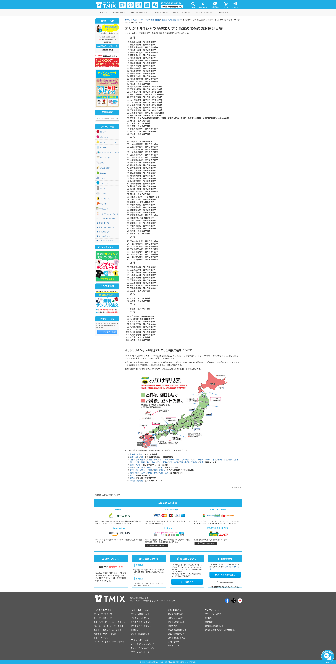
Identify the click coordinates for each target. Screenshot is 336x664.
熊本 (132, 475)
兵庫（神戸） (135, 464)
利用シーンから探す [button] (139, 12)
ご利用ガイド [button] (222, 12)
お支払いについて (175, 618)
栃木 (161, 459)
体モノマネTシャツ (106, 240)
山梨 (225, 459)
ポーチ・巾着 (105, 157)
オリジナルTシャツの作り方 (142, 644)
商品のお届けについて (177, 629)
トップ (102, 12)
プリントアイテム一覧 (107, 218)
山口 (161, 467)
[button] (193, 5)
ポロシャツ (104, 137)
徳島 (150, 470)
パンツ (102, 188)
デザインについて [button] (180, 12)
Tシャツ (103, 132)
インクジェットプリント (141, 618)
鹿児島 (132, 478)
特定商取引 (209, 622)
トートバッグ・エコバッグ (109, 152)
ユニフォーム (105, 198)
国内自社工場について (214, 626)
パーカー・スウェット (108, 142)
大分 (150, 472)
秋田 (137, 457)
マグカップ (104, 209)
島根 (137, 467)
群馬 (167, 459)
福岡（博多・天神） (138, 472)
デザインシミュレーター (141, 652)
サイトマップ (173, 645)
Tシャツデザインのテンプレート (144, 648)
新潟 (156, 459)
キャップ (103, 204)
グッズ (96, 637)
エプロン (103, 173)
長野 (143, 462)
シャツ (102, 178)
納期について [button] (160, 12)
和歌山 (162, 470)
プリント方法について (140, 633)
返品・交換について (176, 633)
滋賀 (170, 462)
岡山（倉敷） (146, 467)
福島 (150, 459)
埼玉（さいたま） (183, 459)
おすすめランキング (106, 227)
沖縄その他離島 (136, 480)
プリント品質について (140, 614)
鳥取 (132, 467)
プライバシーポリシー (214, 614)
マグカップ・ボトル (102, 641)
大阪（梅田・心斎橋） (189, 462)
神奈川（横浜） (204, 459)
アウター (103, 193)
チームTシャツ (104, 236)
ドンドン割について (176, 622)
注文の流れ (172, 626)
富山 (148, 462)
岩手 (143, 457)
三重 (137, 462)
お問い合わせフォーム (108, 46)
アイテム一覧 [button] (118, 12)
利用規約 (208, 618)
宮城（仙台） (140, 459)
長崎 (167, 472)
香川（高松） (140, 470)
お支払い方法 (170, 502)
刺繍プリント (136, 629)
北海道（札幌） (136, 454)
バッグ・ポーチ (109, 626)
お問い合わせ (173, 641)
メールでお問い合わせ (226, 575)
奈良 (201, 462)
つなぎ (113, 633)
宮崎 (156, 472)
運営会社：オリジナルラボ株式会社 (220, 629)
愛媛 (132, 470)
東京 (194, 459)
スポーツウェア (105, 183)
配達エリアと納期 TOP (171, 19)
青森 (132, 457)
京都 (176, 462)
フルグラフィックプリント (142, 626)
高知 (156, 470)
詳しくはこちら (187, 582)
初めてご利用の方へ (176, 614)
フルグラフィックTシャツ (109, 214)
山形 (132, 459)
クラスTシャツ (104, 232)
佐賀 (161, 472)
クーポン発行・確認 (107, 332)
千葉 (214, 459)
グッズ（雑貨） (105, 168)
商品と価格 (155, 19)
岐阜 (154, 462)
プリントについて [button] (202, 12)
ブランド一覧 (104, 223)
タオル (102, 163)
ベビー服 (103, 147)
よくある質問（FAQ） (177, 637)
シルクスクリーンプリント (142, 622)
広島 (156, 467)
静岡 (220, 459)
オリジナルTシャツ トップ (138, 19)
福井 (165, 462)
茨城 (172, 459)
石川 (159, 462)
